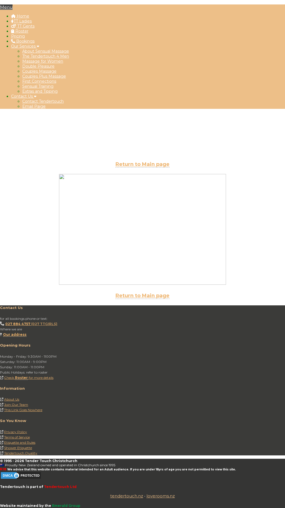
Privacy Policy (15, 432)
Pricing (18, 36)
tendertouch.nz (126, 496)
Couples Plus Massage (44, 76)
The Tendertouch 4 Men (45, 56)
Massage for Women (42, 61)
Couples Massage (39, 71)
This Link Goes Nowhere (23, 410)
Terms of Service (17, 437)
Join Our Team (16, 405)
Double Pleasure (38, 66)
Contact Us (22, 96)
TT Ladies (23, 21)
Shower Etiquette (18, 448)
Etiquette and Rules (19, 442)
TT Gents (25, 26)
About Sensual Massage (45, 51)
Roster (21, 31)
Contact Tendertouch (43, 101)
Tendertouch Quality (20, 453)
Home (22, 16)
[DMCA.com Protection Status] (21, 478)
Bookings (25, 41)
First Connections (39, 81)
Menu (6, 7)
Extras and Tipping (40, 91)
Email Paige (34, 106)
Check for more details (28, 378)
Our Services (24, 46)
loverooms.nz (160, 496)
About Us (11, 399)
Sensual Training (37, 86)
